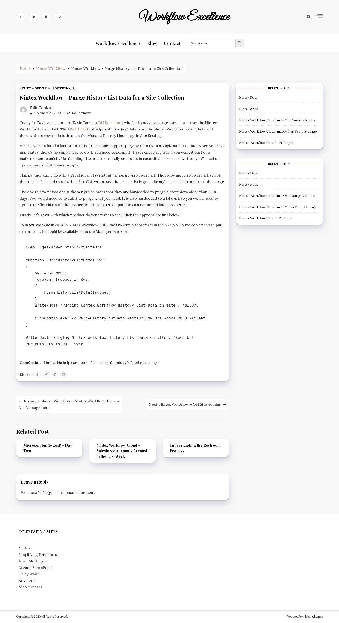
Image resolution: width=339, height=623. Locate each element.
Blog (152, 43)
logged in (51, 492)
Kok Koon (27, 580)
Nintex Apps (248, 109)
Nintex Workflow (35, 88)
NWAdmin (77, 129)
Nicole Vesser (30, 587)
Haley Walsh (29, 574)
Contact (172, 43)
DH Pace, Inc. (110, 122)
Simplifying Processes (37, 554)
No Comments (82, 113)
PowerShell (64, 88)
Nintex (24, 548)
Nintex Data (248, 97)
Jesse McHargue (33, 561)
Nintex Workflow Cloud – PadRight (266, 143)
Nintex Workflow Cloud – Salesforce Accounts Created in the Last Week (121, 451)
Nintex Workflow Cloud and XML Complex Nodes (277, 120)
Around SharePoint (35, 567)
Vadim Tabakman (42, 107)
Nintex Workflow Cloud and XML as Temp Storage (278, 131)
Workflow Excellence (184, 17)
